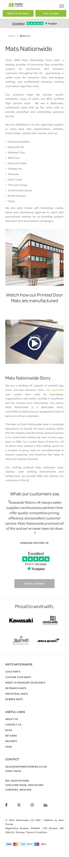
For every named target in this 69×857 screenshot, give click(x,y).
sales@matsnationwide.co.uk (26, 766)
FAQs (8, 746)
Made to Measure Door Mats (25, 682)
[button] (34, 341)
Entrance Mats (15, 688)
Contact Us (13, 724)
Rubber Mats (14, 699)
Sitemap (20, 832)
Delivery (11, 741)
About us (11, 719)
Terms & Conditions (36, 832)
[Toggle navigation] (61, 6)
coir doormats (55, 390)
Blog (8, 730)
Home (11, 35)
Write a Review (34, 583)
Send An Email (18, 13)
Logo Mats (12, 671)
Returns (11, 735)
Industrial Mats (16, 693)
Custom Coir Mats (18, 677)
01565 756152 (13, 771)
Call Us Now (51, 13)
